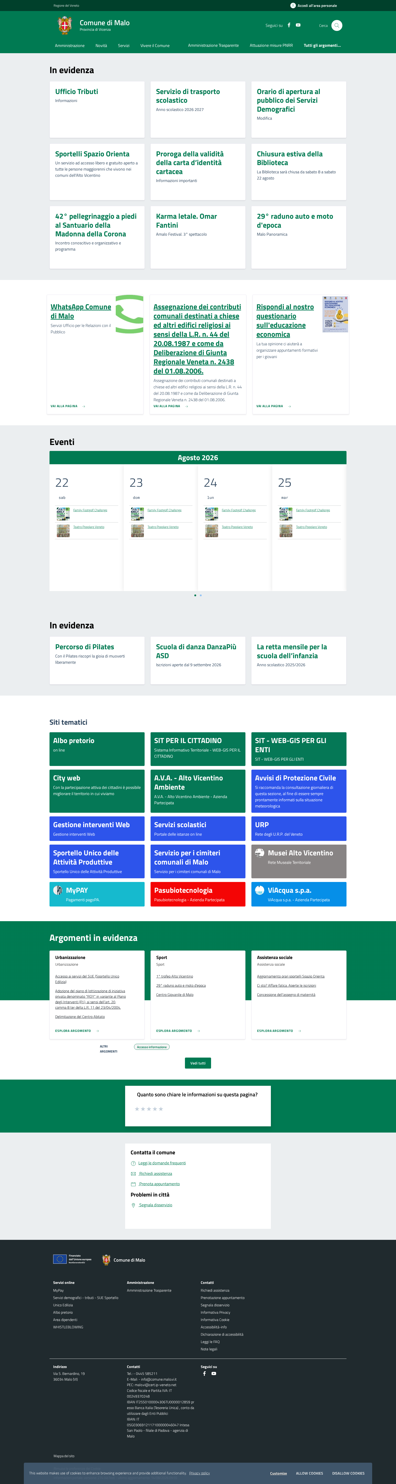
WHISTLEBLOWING (68, 1327)
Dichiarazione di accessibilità (222, 1334)
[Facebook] (287, 25)
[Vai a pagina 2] (201, 595)
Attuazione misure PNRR (271, 45)
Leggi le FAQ (210, 1341)
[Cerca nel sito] (336, 25)
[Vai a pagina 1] (195, 595)
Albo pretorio (63, 1312)
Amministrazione (70, 45)
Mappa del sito (64, 1456)
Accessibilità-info (214, 1327)
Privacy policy (199, 1473)
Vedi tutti (198, 1063)
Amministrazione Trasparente (213, 45)
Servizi (123, 45)
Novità (101, 45)
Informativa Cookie (215, 1319)
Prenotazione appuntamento (223, 1297)
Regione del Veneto (66, 5)
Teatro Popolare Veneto (88, 526)
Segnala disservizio (215, 1305)
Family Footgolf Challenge (90, 510)
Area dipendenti (65, 1319)
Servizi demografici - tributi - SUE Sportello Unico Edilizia (85, 1301)
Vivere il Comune (155, 45)
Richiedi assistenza (215, 1290)
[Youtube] (296, 25)
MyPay (58, 1290)
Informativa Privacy (215, 1312)
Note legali (209, 1349)
